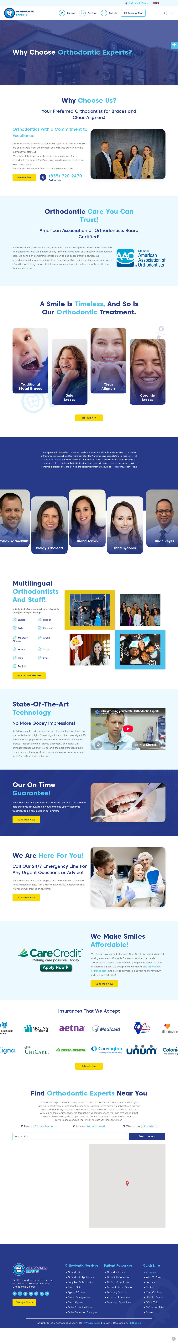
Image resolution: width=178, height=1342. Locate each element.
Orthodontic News (116, 1272)
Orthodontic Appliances (81, 1277)
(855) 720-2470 (65, 176)
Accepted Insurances (118, 1297)
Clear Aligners (75, 1302)
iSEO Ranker (135, 1323)
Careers (71, 13)
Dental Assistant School (119, 1287)
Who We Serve (154, 1277)
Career (150, 1312)
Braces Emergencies (79, 1297)
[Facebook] (15, 1293)
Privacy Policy (92, 1323)
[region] (89, 520)
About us (151, 1272)
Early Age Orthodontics (80, 1282)
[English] (154, 3)
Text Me (113, 13)
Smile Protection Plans (80, 1307)
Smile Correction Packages (82, 1312)
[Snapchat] (42, 1294)
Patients (150, 1282)
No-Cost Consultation (118, 1282)
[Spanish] (157, 3)
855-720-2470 (138, 3)
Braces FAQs (74, 1287)
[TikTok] (47, 1293)
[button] (174, 45)
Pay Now (92, 13)
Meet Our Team (154, 1292)
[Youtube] (31, 1294)
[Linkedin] (36, 1293)
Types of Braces (76, 1292)
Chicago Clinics (24, 1302)
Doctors (150, 1287)
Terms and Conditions (119, 1302)
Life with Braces (154, 1297)
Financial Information (118, 1277)
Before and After (155, 1307)
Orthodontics (75, 1272)
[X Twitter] (20, 1293)
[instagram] (25, 1294)
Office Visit (152, 1302)
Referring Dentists (116, 1292)
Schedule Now (135, 13)
